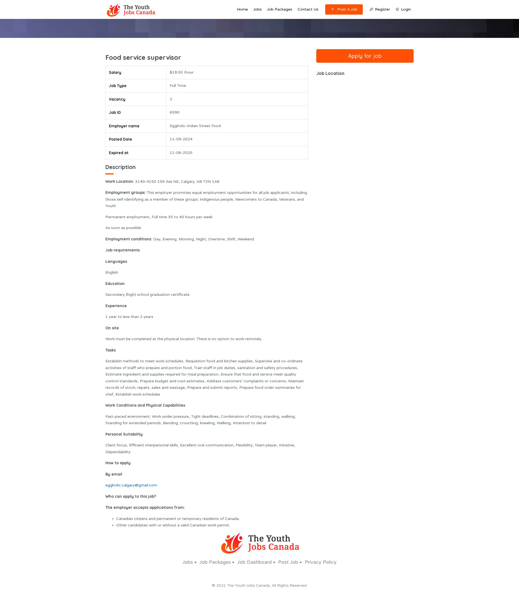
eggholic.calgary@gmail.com (131, 485)
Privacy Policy (321, 562)
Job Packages (279, 9)
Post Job (288, 562)
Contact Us (308, 9)
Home (242, 9)
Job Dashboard (254, 562)
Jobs (257, 9)
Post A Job (347, 9)
